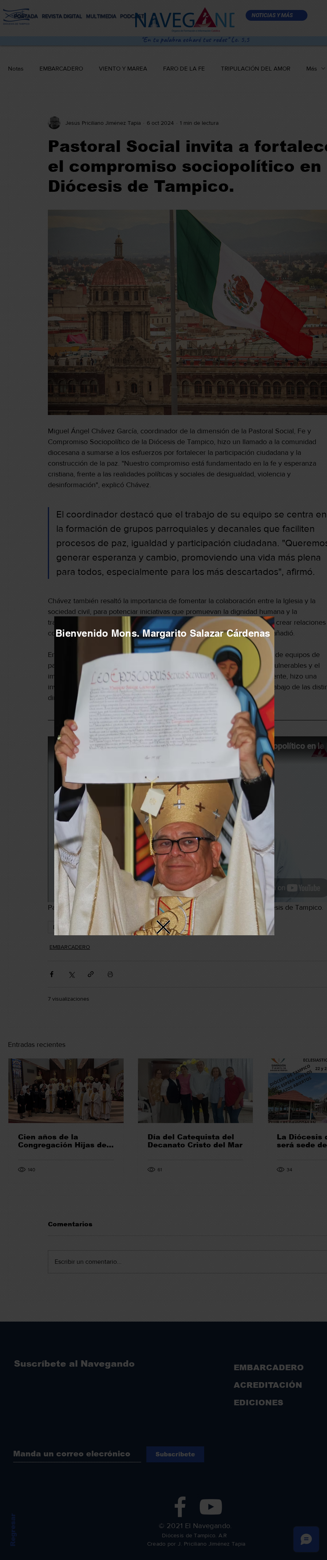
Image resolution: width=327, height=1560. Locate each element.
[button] (163, 927)
